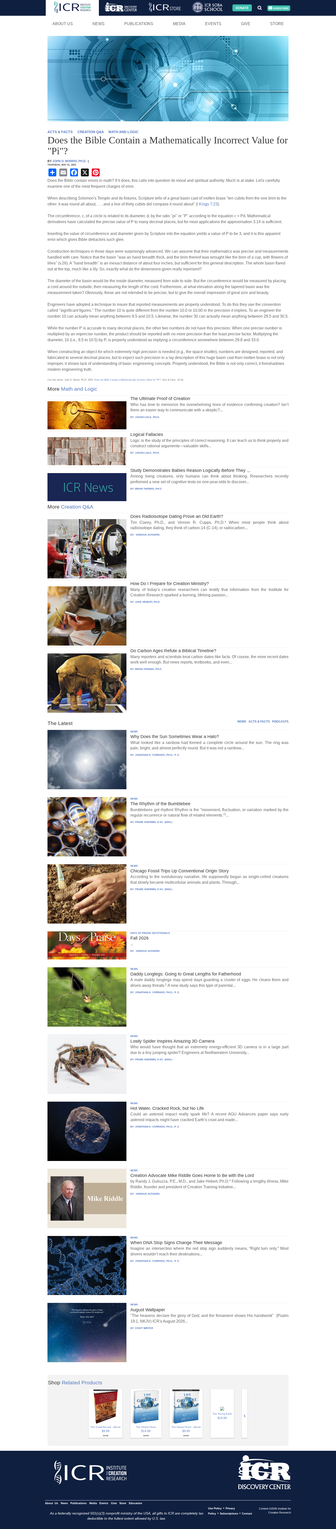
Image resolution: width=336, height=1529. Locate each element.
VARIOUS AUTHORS (147, 534)
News (98, 24)
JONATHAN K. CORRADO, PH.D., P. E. (157, 755)
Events (213, 24)
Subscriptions (229, 1513)
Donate (242, 8)
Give (245, 24)
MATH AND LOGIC (123, 132)
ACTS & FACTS (60, 132)
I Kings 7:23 (207, 204)
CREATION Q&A (90, 132)
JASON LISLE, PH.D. (147, 417)
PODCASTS (280, 721)
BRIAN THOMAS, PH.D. (148, 488)
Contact (247, 1513)
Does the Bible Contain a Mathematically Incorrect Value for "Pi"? (127, 380)
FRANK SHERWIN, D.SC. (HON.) (153, 822)
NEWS (241, 721)
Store (277, 24)
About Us (62, 24)
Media (179, 24)
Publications (138, 24)
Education (135, 1503)
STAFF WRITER (144, 1328)
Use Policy (215, 1508)
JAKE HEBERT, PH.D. (147, 602)
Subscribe (280, 8)
